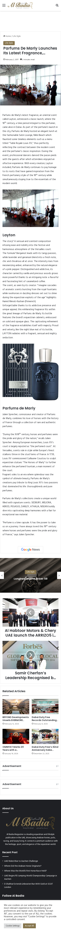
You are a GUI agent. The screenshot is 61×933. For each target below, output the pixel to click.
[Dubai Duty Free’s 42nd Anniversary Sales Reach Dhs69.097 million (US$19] (45, 736)
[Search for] (57, 6)
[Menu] (3, 6)
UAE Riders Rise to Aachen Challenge (21, 861)
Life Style (17, 36)
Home (8, 36)
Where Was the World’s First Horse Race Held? (25, 871)
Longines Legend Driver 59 (30, 578)
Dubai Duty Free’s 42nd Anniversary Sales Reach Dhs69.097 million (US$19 (45, 751)
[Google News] (30, 549)
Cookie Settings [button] (13, 925)
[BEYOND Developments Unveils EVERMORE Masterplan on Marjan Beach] (16, 706)
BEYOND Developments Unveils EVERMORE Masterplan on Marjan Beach (16, 722)
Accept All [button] (29, 925)
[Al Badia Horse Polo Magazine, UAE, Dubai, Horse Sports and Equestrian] (20, 5)
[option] (30, 575)
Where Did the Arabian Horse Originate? (22, 866)
